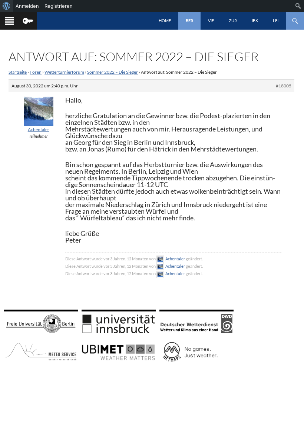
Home (165, 20)
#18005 (283, 86)
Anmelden (27, 6)
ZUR (233, 20)
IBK (255, 20)
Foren (36, 72)
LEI (275, 20)
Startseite (18, 72)
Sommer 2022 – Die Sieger (112, 72)
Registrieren (58, 6)
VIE (211, 20)
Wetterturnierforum (64, 72)
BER (189, 20)
